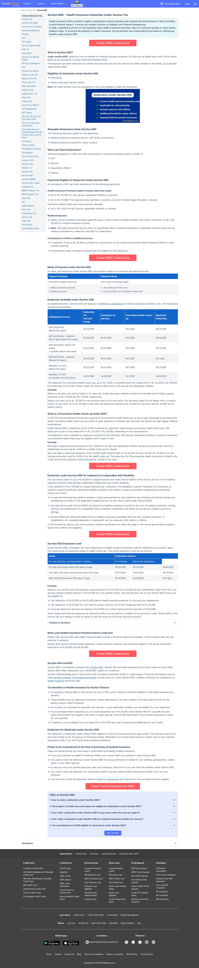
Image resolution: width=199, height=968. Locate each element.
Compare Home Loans (116, 869)
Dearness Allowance (31, 30)
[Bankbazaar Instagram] (147, 942)
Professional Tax (29, 213)
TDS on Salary (28, 145)
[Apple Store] (71, 943)
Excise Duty (27, 224)
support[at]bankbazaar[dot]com (103, 942)
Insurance (94, 854)
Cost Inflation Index (30, 228)
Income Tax (31, 10)
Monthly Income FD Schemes (139, 900)
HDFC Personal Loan (93, 878)
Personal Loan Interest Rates (90, 893)
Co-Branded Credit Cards (34, 896)
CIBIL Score (65, 876)
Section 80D (27, 175)
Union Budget (28, 205)
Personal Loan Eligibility (90, 887)
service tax (112, 779)
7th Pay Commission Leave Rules (31, 124)
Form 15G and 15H (30, 156)
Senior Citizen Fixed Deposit (140, 887)
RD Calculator (162, 895)
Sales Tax (26, 221)
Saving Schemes (108, 854)
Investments (112, 915)
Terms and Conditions (93, 954)
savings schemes (62, 677)
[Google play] (51, 943)
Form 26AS (27, 53)
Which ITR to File (29, 78)
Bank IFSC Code (99, 923)
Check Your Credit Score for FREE (113, 786)
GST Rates (26, 42)
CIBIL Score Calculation (65, 884)
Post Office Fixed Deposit (139, 880)
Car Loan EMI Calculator (162, 886)
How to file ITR (28, 82)
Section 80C (97, 667)
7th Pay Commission (31, 63)
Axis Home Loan (116, 882)
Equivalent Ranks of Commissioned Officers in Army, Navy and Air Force (32, 133)
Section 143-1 (28, 160)
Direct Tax (26, 97)
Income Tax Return (30, 71)
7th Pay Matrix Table (31, 45)
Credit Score (65, 868)
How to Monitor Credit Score (69, 897)
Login (187, 4)
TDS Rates (26, 141)
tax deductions (115, 303)
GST (24, 38)
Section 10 (26, 168)
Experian (63, 872)
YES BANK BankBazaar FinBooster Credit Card (38, 873)
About (48, 954)
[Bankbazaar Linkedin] (133, 942)
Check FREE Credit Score (113, 43)
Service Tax (27, 217)
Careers (57, 954)
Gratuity (25, 34)
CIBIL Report (65, 879)
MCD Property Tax (30, 194)
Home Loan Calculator (166, 875)
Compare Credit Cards (33, 868)
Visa (139, 923)
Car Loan (71, 923)
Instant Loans (90, 899)
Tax (23, 67)
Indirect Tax (27, 101)
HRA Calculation (29, 86)
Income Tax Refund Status (30, 58)
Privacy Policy (147, 954)
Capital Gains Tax (29, 93)
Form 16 (25, 49)
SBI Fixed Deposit (139, 868)
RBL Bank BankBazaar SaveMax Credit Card (37, 879)
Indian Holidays (127, 923)
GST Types (27, 112)
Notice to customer (114, 954)
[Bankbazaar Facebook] (140, 942)
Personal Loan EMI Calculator (164, 879)
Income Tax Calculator (32, 26)
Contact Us (69, 954)
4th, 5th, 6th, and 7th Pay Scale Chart (31, 117)
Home (22, 10)
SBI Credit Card (30, 885)
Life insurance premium (84, 677)
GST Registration (29, 109)
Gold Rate (113, 923)
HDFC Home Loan (117, 878)
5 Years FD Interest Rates (139, 893)
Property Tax (27, 187)
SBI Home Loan (115, 875)
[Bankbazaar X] (127, 942)
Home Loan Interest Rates (117, 887)
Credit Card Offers (96, 915)
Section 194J (28, 164)
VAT (23, 202)
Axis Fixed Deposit (139, 876)
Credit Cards (81, 854)
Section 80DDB (28, 179)
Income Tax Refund (30, 105)
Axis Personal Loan (92, 882)
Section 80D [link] (42, 10)
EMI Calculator (162, 899)
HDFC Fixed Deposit (140, 872)
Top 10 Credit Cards (32, 892)
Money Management (130, 915)
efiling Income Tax (30, 75)
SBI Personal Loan (92, 875)
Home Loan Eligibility (114, 893)
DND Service (132, 954)
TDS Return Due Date (31, 149)
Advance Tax (28, 90)
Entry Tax (26, 209)
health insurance (56, 680)
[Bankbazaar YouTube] (154, 942)
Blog (79, 954)
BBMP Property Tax (30, 190)
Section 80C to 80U (31, 183)
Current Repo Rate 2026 (117, 900)
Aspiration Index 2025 (129, 854)
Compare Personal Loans (92, 869)
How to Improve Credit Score (67, 891)
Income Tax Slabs (30, 23)
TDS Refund (27, 152)
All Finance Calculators (161, 869)
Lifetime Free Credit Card (34, 889)
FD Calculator (162, 891)
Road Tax (26, 198)
